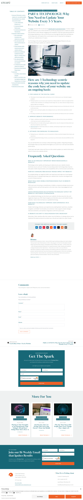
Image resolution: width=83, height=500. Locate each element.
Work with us (45, 2)
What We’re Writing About (18, 86)
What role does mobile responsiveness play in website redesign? (19, 48)
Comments (14, 71)
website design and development (56, 29)
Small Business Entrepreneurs (20, 419)
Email (20, 317)
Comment (21, 303)
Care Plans (54, 2)
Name (20, 311)
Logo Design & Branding (41, 417)
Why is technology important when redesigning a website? (19, 37)
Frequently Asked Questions (18, 33)
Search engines (34, 126)
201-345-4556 (18, 483)
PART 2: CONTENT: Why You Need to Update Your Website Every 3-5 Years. (20, 79)
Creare (31, 29)
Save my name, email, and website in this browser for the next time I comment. (36, 328)
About (61, 2)
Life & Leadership (20, 417)
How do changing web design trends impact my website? (20, 42)
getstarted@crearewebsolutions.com (23, 484)
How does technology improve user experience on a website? (20, 60)
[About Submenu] (64, 3)
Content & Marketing (62, 476)
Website (20, 322)
